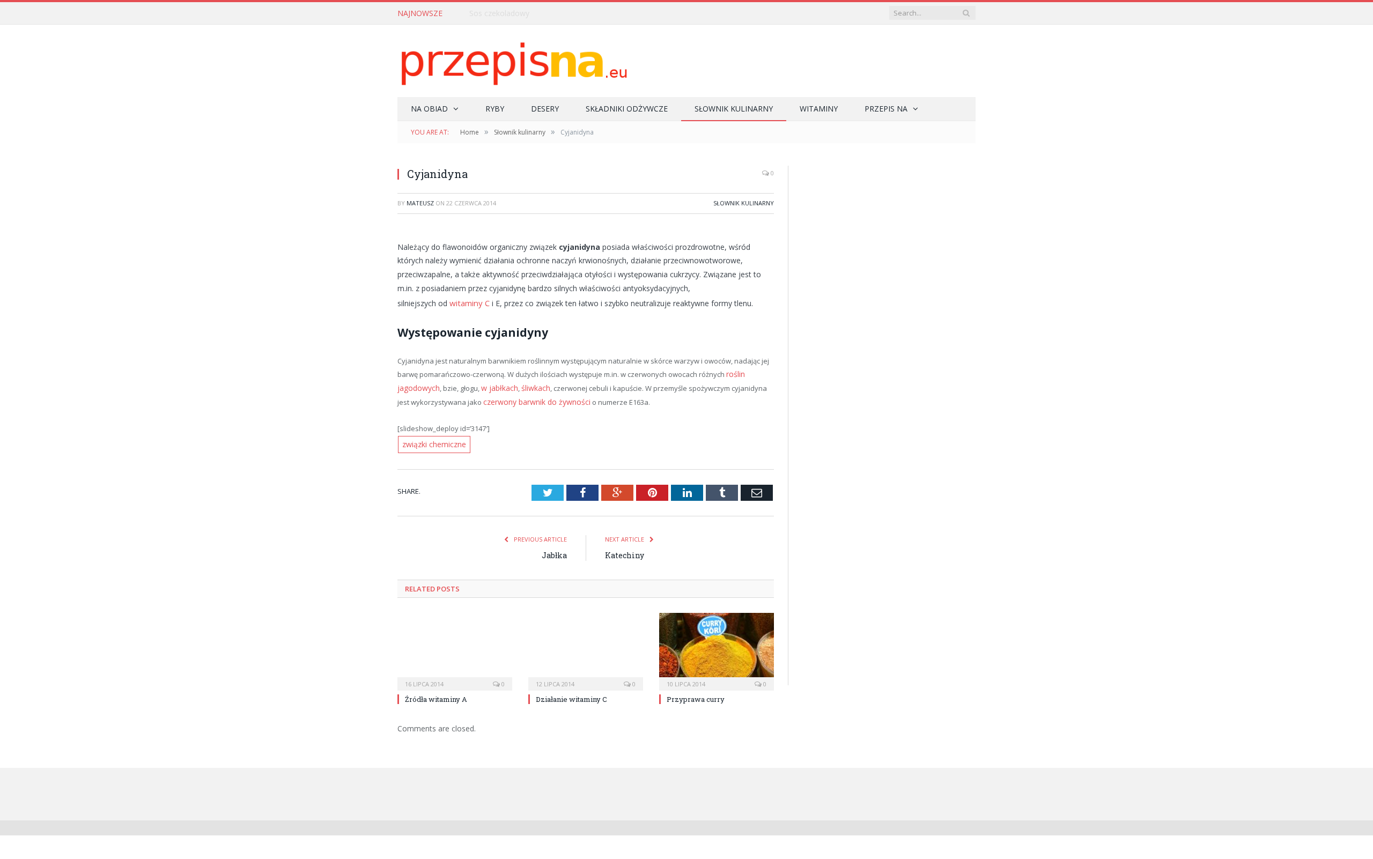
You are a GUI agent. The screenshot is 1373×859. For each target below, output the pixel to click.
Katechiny (624, 550)
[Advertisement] (881, 252)
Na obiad (429, 108)
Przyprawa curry (696, 694)
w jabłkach (495, 385)
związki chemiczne (432, 440)
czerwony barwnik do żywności (520, 398)
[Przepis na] (512, 61)
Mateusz (420, 203)
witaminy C (468, 302)
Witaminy (819, 108)
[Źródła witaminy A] (454, 645)
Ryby (494, 108)
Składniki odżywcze (627, 108)
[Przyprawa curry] (716, 645)
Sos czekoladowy (499, 13)
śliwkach (529, 385)
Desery (545, 108)
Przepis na (886, 108)
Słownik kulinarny (734, 108)
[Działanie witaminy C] (585, 645)
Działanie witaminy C (571, 694)
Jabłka (554, 550)
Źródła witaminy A (436, 694)
